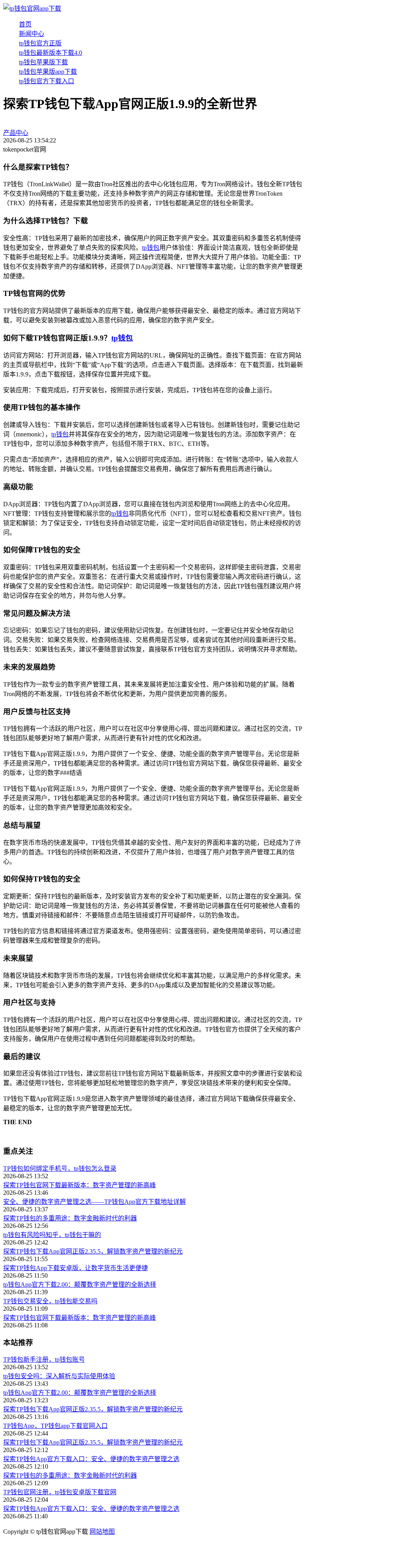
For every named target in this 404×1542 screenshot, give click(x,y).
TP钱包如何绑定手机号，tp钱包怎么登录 (59, 1168)
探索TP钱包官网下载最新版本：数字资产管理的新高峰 (79, 1185)
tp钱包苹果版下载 (43, 62)
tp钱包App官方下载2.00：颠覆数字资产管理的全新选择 (79, 1284)
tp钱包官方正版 (40, 43)
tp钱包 (150, 247)
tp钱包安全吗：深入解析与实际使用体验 (59, 1376)
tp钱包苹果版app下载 (48, 71)
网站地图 (102, 1531)
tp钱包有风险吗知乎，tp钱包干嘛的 (52, 1234)
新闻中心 (31, 33)
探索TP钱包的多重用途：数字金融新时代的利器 (70, 1218)
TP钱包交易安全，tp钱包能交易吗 (50, 1301)
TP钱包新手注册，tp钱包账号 (44, 1359)
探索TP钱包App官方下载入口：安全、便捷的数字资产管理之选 (91, 1459)
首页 (25, 24)
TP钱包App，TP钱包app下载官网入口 (55, 1425)
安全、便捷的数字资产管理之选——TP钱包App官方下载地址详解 (94, 1201)
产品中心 (15, 132)
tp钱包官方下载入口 (46, 81)
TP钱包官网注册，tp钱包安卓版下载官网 (59, 1492)
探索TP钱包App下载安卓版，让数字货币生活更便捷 (75, 1268)
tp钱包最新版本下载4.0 (50, 52)
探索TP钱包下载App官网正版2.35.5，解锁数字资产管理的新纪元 (93, 1251)
